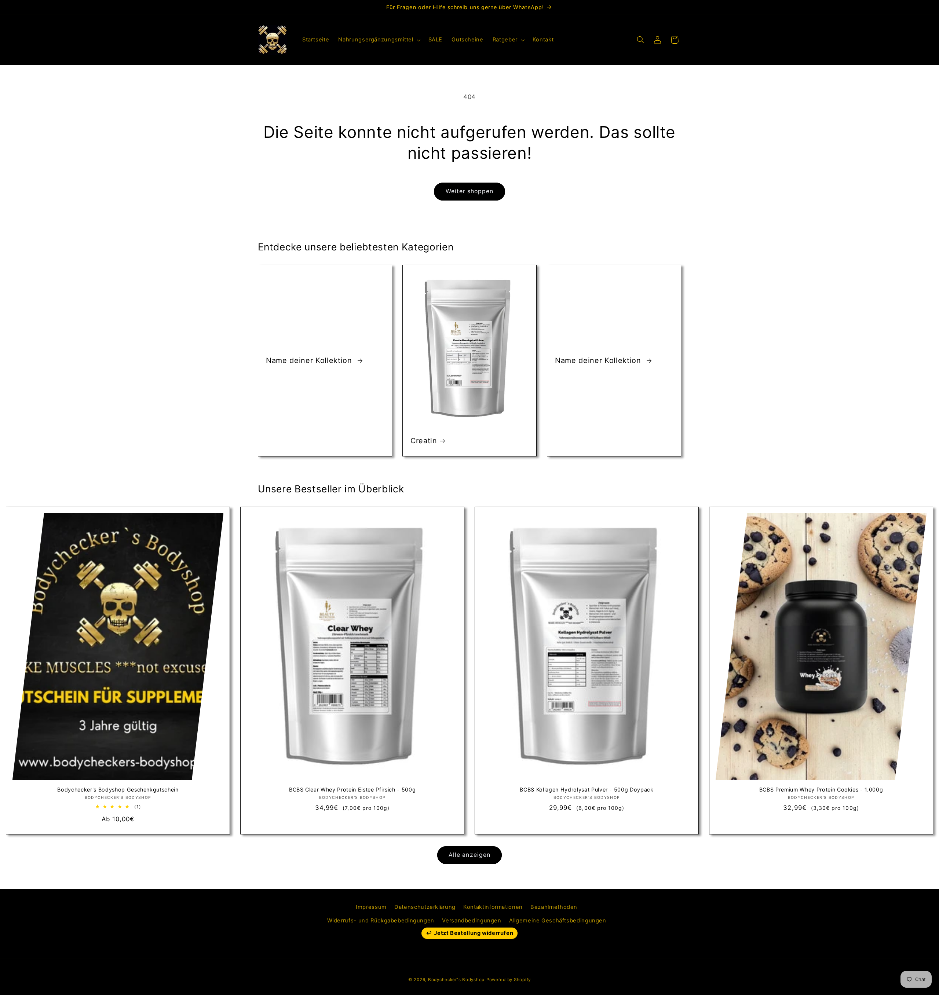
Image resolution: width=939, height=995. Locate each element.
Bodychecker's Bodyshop (456, 979)
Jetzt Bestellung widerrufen (473, 933)
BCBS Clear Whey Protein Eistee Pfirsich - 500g (352, 790)
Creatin (423, 440)
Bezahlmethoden (553, 907)
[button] (379, 40)
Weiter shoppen (470, 191)
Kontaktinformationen (493, 907)
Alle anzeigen (469, 854)
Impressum (371, 907)
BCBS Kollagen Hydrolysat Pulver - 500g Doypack (586, 790)
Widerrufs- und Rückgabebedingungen (380, 920)
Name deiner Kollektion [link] (310, 360)
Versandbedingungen (471, 920)
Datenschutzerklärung (425, 907)
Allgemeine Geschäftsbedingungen (557, 920)
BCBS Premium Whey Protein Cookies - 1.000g (821, 790)
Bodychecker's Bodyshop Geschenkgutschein (117, 790)
